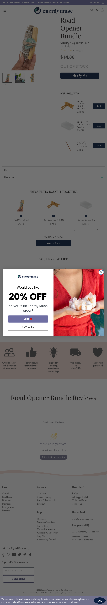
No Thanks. (28, 327)
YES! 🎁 (28, 319)
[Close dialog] (101, 272)
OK (100, 600)
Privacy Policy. (11, 602)
